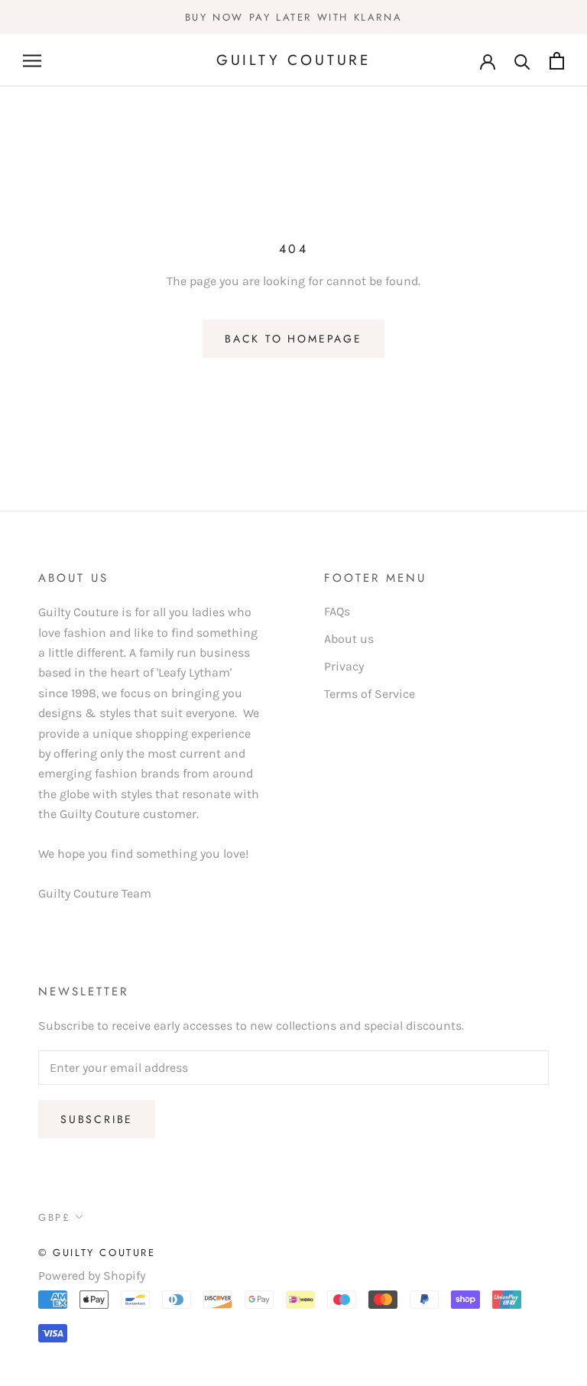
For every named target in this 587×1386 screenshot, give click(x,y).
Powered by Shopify (91, 1275)
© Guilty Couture (97, 1252)
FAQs (337, 611)
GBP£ (54, 1217)
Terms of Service (369, 694)
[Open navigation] (32, 60)
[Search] (522, 61)
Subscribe (96, 1119)
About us (349, 638)
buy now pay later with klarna (293, 17)
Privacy (344, 666)
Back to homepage (293, 338)
